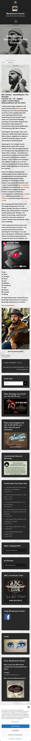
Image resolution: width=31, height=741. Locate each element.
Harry (7, 60)
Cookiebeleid (12, 738)
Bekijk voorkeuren (15, 735)
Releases (11, 62)
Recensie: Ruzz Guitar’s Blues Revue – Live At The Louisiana (15, 368)
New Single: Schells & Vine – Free (15, 526)
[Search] (25, 383)
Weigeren (15, 730)
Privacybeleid (18, 738)
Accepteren (15, 726)
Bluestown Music (15, 13)
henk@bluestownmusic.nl (11, 675)
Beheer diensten (15, 721)
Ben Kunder (6, 356)
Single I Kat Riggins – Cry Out (13, 362)
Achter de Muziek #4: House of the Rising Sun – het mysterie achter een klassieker (15, 512)
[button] (28, 707)
